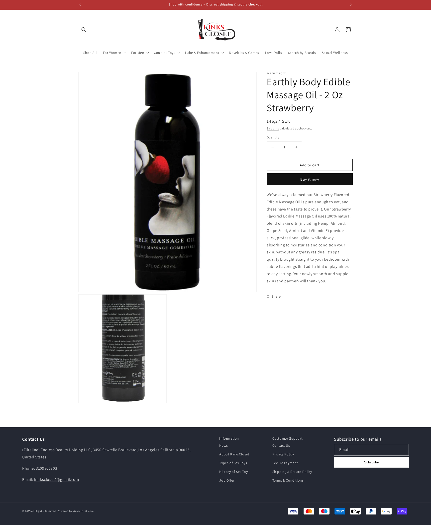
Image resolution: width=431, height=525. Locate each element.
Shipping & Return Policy (292, 472)
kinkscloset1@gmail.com (56, 479)
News (223, 445)
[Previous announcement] (80, 4)
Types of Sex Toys (233, 463)
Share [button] (276, 296)
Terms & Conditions (288, 480)
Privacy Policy (283, 454)
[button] (83, 29)
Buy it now (309, 179)
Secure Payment (285, 463)
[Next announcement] (350, 4)
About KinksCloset (234, 454)
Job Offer (226, 480)
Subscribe (371, 462)
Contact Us (281, 445)
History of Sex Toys (234, 472)
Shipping (273, 128)
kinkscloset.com (83, 511)
